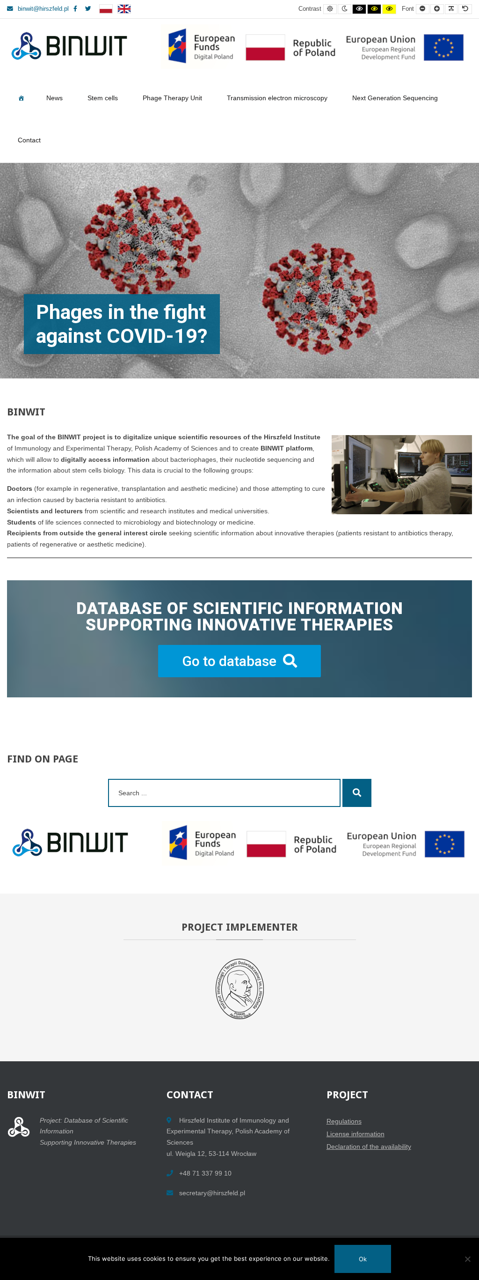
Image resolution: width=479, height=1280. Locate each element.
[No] (467, 1259)
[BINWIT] (238, 46)
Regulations (344, 1121)
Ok (363, 1259)
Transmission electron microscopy (277, 98)
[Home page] (21, 99)
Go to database (229, 661)
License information (356, 1134)
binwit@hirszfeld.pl (43, 9)
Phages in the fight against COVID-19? (122, 324)
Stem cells (102, 98)
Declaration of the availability (369, 1146)
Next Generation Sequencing (395, 98)
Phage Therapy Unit (172, 98)
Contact (29, 140)
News (54, 98)
